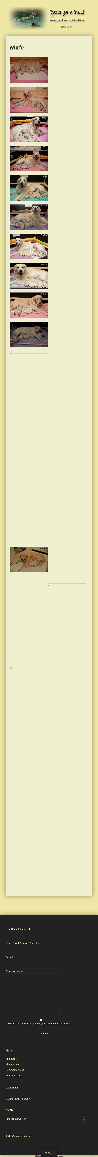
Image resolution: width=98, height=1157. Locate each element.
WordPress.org (13, 1075)
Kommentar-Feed (15, 1070)
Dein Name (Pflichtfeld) (18, 929)
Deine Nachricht (14, 971)
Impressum (12, 1087)
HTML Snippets (39, 1156)
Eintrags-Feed (13, 1064)
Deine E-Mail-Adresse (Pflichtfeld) (23, 943)
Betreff (9, 957)
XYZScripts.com (58, 1156)
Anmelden (11, 1058)
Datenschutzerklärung (18, 1098)
